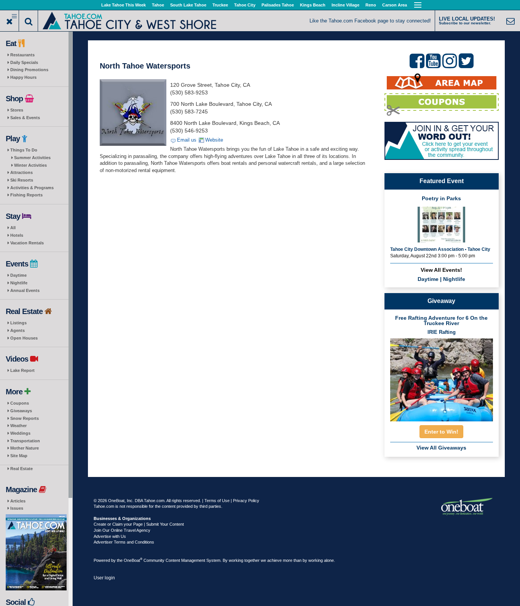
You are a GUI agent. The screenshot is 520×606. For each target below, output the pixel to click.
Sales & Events (25, 117)
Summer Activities (32, 157)
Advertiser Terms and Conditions (124, 542)
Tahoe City (244, 5)
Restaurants (22, 55)
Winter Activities (30, 165)
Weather (18, 425)
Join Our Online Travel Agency (122, 530)
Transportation (25, 441)
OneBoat (133, 560)
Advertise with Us (110, 536)
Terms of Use (217, 500)
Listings (18, 323)
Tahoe (158, 5)
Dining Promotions (29, 69)
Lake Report (22, 370)
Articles (18, 501)
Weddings (20, 433)
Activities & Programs (32, 187)
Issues (16, 508)
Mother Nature (24, 448)
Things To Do (23, 150)
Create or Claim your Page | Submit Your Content (139, 524)
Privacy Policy (246, 500)
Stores (16, 110)
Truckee (220, 5)
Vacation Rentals (27, 243)
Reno (370, 5)
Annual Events (25, 290)
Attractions (21, 172)
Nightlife (18, 283)
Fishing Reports (26, 195)
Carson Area (394, 5)
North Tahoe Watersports (145, 66)
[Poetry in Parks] (441, 224)
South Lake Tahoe (188, 5)
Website (214, 140)
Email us (186, 140)
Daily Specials (24, 62)
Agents (17, 330)
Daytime (18, 275)
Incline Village (345, 5)
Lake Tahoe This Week (123, 5)
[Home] (130, 20)
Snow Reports (24, 418)
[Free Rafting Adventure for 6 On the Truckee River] (441, 377)
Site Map (18, 455)
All (13, 227)
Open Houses (24, 338)
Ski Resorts (21, 180)
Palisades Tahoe (278, 5)
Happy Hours (23, 77)
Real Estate (21, 468)
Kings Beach (312, 5)
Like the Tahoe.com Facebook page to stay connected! (370, 21)
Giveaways (21, 410)
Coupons (19, 403)
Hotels (16, 235)
